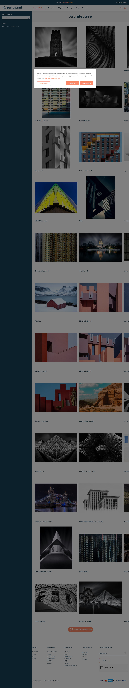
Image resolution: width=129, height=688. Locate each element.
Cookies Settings (43, 83)
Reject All (72, 83)
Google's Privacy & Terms (55, 78)
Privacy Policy (47, 78)
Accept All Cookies (86, 83)
